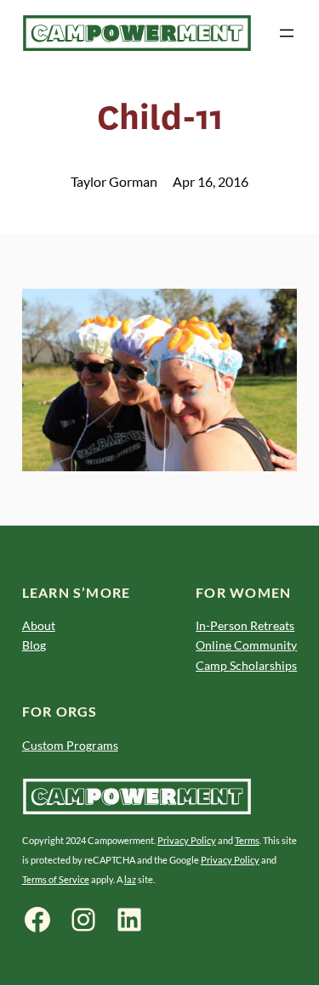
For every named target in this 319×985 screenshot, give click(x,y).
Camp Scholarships (246, 665)
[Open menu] (286, 33)
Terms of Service (55, 879)
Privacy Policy (186, 840)
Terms (247, 840)
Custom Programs (70, 745)
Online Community (246, 645)
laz (130, 879)
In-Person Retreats (245, 625)
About (38, 625)
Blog (34, 645)
